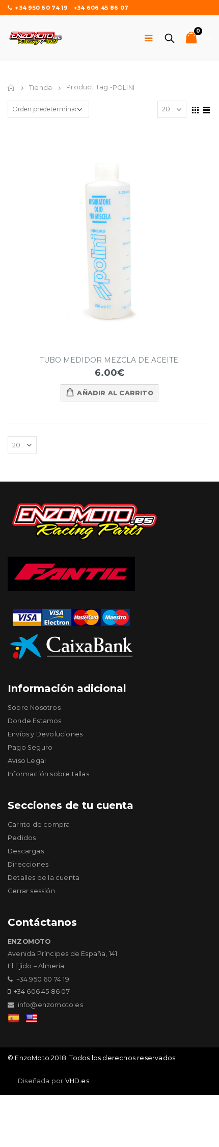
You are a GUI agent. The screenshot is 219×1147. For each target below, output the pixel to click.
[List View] (206, 108)
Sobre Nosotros (34, 707)
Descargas (26, 851)
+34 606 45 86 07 (100, 7)
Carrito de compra (39, 824)
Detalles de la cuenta (43, 877)
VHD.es (77, 1081)
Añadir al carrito (115, 393)
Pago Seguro (30, 747)
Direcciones (28, 864)
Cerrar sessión (31, 891)
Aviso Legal (27, 760)
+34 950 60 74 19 (41, 7)
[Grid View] (195, 108)
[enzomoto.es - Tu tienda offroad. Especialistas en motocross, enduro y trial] (36, 38)
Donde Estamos (35, 721)
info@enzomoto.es (50, 1005)
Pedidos (22, 838)
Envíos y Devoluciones (45, 734)
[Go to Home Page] (11, 88)
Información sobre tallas (48, 774)
